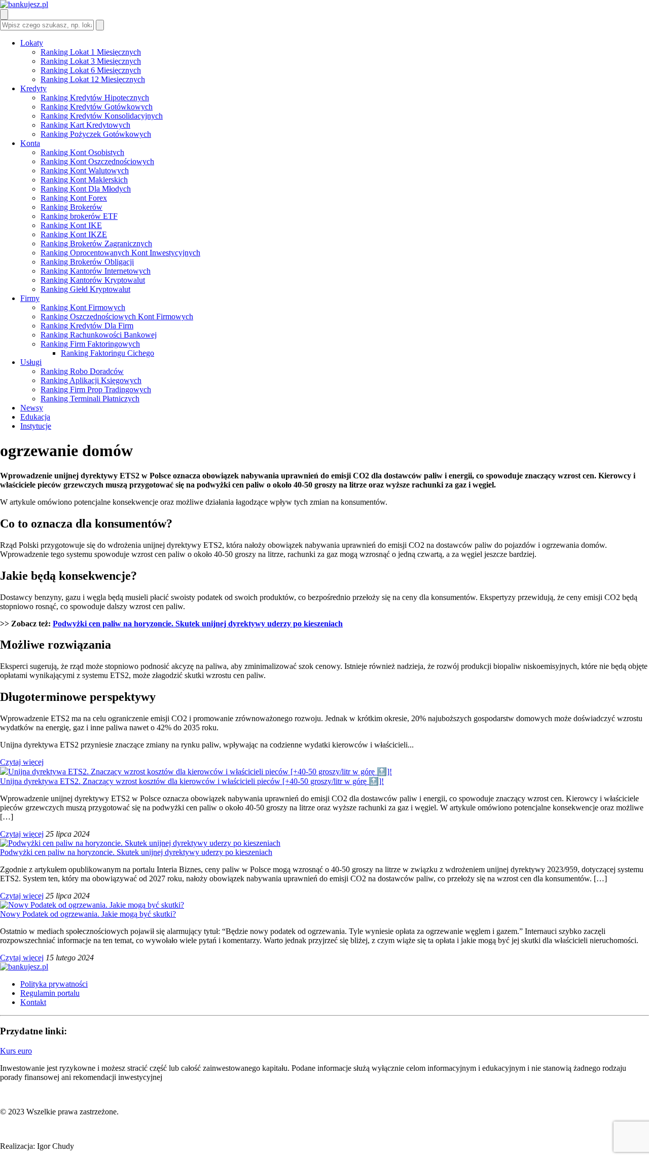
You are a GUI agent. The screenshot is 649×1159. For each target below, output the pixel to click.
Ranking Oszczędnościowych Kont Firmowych (117, 316)
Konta (30, 143)
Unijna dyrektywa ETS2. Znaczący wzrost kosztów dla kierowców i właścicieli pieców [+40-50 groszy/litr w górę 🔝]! (192, 781)
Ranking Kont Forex (74, 198)
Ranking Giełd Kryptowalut (85, 289)
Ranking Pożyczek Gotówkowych (96, 134)
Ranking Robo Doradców (82, 371)
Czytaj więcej (22, 762)
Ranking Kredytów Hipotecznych (95, 97)
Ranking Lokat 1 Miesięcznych (91, 52)
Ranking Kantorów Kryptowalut (93, 280)
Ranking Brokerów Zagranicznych (96, 243)
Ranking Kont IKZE (74, 234)
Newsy (31, 407)
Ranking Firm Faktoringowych (90, 344)
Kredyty (33, 88)
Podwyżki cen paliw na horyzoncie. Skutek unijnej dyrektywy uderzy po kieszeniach (198, 623)
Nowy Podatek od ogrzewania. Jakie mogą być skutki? (88, 914)
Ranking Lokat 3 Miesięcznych (91, 61)
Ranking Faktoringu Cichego (107, 353)
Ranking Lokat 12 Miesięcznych (93, 79)
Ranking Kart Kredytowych (85, 125)
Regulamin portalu (50, 993)
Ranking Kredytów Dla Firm (87, 325)
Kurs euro (16, 1050)
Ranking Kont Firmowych (83, 307)
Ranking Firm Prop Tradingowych (96, 389)
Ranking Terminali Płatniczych (90, 398)
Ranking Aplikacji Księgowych (91, 380)
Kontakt (33, 1002)
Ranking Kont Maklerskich (84, 179)
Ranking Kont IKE (71, 225)
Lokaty (31, 43)
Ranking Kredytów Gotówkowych (97, 106)
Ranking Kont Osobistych (82, 152)
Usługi (31, 362)
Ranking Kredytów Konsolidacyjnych (102, 115)
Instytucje (35, 426)
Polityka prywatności (54, 984)
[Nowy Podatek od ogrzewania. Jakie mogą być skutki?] (92, 905)
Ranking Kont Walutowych (85, 170)
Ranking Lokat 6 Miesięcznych (91, 70)
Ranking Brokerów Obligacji (87, 261)
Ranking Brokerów (71, 207)
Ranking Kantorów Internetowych (96, 271)
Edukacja (35, 417)
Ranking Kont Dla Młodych (86, 188)
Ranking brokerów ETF (79, 216)
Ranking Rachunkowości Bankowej (99, 334)
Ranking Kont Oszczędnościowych (97, 161)
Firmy (30, 298)
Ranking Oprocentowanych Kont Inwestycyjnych (120, 252)
